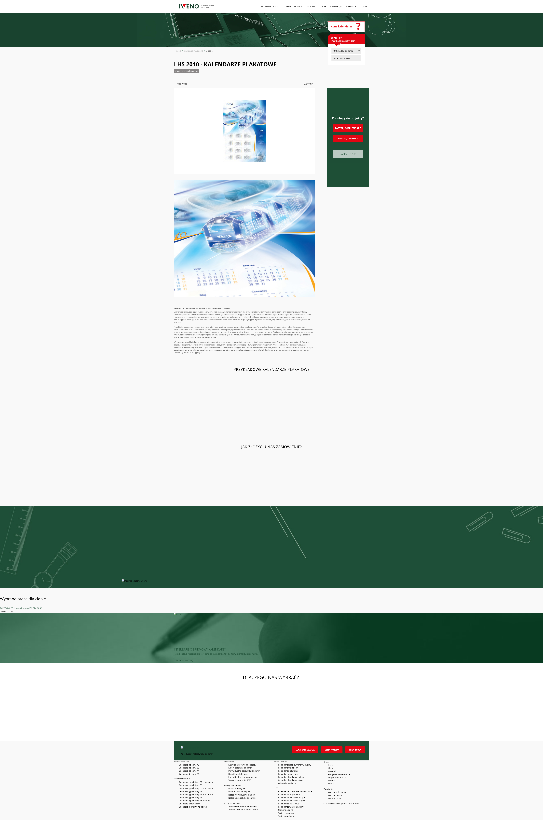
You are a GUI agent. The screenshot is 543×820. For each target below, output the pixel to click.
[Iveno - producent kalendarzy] (188, 6)
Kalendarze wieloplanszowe (291, 806)
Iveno (330, 765)
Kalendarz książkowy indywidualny (294, 764)
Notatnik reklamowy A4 (239, 791)
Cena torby (355, 749)
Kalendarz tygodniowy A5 (190, 797)
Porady (331, 780)
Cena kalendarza (305, 749)
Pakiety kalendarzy (287, 783)
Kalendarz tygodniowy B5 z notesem (195, 788)
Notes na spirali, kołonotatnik (242, 798)
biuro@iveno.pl (23, 608)
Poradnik (332, 771)
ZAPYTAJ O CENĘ (8, 608)
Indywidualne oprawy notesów (242, 777)
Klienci (331, 768)
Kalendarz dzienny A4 (188, 770)
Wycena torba (334, 798)
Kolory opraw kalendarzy (240, 767)
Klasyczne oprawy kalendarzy (242, 764)
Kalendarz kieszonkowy (189, 803)
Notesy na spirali (286, 810)
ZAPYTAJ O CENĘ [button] (184, 660)
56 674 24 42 (36, 608)
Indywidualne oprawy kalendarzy (244, 770)
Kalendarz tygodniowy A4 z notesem (195, 794)
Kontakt (331, 783)
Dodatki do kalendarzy (238, 774)
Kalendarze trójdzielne (289, 794)
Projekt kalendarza (337, 777)
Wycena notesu (335, 795)
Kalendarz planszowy (288, 774)
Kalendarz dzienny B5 (188, 767)
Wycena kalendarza (337, 792)
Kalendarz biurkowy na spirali (192, 806)
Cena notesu (332, 749)
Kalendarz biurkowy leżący (290, 780)
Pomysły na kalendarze (339, 774)
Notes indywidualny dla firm (241, 794)
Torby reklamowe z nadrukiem (242, 806)
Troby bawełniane (286, 816)
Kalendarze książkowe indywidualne (295, 791)
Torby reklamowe (286, 813)
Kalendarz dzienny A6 (188, 774)
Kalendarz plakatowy (288, 770)
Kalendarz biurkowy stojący (291, 777)
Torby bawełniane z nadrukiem (243, 809)
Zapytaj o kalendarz (348, 128)
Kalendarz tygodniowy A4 (190, 791)
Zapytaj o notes (348, 138)
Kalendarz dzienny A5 (188, 764)
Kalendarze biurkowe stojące (291, 800)
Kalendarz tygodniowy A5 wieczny (194, 800)
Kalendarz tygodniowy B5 (190, 785)
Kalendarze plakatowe (288, 803)
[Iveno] (233, 749)
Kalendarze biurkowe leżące (291, 797)
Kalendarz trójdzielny (288, 767)
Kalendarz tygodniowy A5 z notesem (195, 782)
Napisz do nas (348, 154)
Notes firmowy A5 (236, 788)
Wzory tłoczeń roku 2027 (239, 780)
